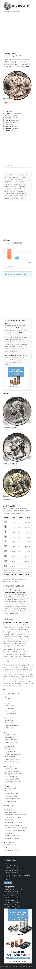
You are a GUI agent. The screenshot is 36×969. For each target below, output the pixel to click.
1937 (13, 557)
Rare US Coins (9, 833)
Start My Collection (11, 845)
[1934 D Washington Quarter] (6, 546)
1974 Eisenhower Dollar (12, 906)
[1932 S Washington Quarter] (6, 522)
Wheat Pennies (9, 708)
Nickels (6, 718)
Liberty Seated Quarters (12, 759)
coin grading (23, 337)
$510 (28, 542)
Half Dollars (8, 766)
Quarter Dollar (13, 116)
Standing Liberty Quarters (13, 754)
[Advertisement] (18, 31)
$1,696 (28, 532)
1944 (13, 552)
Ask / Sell (8, 883)
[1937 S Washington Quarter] (6, 556)
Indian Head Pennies (11, 711)
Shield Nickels (9, 728)
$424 (28, 567)
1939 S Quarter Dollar (10, 428)
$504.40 (27, 557)
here (15, 579)
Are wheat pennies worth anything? (16, 828)
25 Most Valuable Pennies (13, 817)
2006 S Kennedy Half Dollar (13, 890)
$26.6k (28, 522)
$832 (28, 537)
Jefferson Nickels (10, 720)
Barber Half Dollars (11, 776)
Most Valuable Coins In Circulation (15, 815)
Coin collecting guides (11, 865)
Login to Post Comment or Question (16, 274)
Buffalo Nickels (9, 723)
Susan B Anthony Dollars (12, 799)
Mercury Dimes (9, 737)
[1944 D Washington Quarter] (6, 551)
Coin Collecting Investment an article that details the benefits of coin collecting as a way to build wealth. (15, 643)
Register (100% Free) (11, 850)
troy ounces (9, 601)
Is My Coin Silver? (13, 613)
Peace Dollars (9, 791)
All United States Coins (12, 693)
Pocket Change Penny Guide (13, 822)
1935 (13, 537)
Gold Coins (10, 806)
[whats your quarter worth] (16, 378)
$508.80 (27, 547)
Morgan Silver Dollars (11, 788)
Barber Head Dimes (11, 740)
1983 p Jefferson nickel (12, 873)
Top (4, 690)
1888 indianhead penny (12, 870)
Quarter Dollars (9, 747)
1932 (13, 522)
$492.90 (27, 562)
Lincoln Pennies (9, 706)
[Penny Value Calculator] (18, 949)
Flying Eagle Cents (10, 713)
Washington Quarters (11, 749)
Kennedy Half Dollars (11, 768)
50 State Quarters (10, 751)
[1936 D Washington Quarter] (6, 531)
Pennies (7, 703)
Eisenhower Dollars (11, 796)
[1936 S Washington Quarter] (6, 541)
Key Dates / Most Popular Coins (15, 830)
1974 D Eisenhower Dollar (13, 902)
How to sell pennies (11, 879)
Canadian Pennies (10, 820)
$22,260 (27, 527)
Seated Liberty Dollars (12, 793)
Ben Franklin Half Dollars (12, 771)
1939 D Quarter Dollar (10, 464)
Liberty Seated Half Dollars (13, 779)
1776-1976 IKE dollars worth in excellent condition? (17, 876)
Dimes (6, 732)
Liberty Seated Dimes (11, 742)
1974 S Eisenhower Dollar (13, 894)
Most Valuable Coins (11, 812)
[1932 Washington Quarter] (6, 561)
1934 (13, 547)
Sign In (7, 847)
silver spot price (21, 654)
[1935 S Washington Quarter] (6, 566)
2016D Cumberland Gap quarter (15, 868)
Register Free (8, 570)
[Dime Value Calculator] (18, 922)
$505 (28, 552)
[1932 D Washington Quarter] (6, 526)
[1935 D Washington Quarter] (6, 536)
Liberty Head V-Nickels (12, 725)
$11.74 (15, 131)
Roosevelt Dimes (10, 734)
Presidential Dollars (11, 801)
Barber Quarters (10, 757)
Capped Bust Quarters (12, 762)
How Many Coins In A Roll (13, 836)
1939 (10, 111)
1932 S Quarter (8, 500)
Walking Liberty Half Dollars (13, 774)
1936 (13, 532)
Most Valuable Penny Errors (13, 825)
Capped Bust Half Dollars (12, 781)
